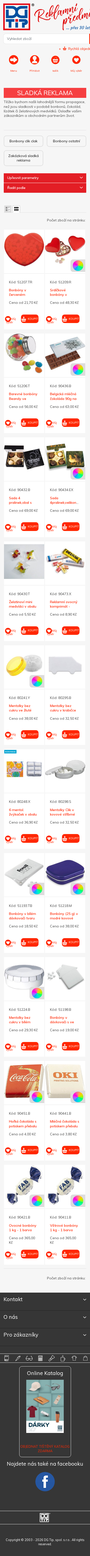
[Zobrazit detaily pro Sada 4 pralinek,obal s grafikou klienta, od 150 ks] (24, 457)
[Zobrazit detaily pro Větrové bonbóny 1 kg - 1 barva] (65, 1185)
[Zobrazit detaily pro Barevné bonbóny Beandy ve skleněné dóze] (24, 354)
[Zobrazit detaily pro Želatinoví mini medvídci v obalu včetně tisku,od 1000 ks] (24, 561)
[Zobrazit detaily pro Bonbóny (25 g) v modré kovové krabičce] (65, 873)
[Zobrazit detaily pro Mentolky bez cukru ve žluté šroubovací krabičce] (24, 665)
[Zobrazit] (8, 209)
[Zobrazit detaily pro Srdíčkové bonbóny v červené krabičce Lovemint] (65, 250)
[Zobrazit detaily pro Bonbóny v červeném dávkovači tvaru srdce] (24, 250)
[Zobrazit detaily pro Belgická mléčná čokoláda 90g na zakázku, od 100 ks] (65, 354)
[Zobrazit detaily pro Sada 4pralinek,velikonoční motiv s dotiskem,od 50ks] (65, 457)
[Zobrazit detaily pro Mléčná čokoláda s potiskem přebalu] (65, 1081)
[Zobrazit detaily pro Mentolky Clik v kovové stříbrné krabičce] (65, 769)
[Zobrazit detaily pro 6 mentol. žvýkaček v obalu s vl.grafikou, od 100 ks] (24, 769)
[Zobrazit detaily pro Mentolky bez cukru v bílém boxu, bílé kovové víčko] (24, 977)
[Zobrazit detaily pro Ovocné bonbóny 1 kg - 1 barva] (24, 1185)
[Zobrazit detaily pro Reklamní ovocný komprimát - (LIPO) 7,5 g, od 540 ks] (65, 561)
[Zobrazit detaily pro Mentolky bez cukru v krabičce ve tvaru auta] (65, 665)
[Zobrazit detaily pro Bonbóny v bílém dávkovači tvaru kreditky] (24, 873)
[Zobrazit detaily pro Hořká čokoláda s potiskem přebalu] (24, 1081)
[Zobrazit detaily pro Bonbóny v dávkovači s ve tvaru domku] (65, 977)
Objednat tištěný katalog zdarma (45, 1448)
